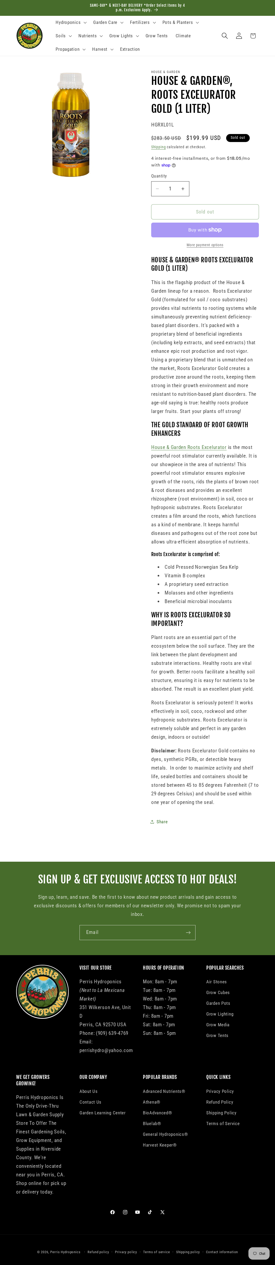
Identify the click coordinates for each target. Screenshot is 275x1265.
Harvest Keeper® (160, 1145)
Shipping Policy (221, 1112)
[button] (70, 22)
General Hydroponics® (165, 1134)
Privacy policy (126, 1252)
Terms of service (156, 1252)
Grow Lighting (219, 1014)
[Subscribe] (188, 932)
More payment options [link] (205, 245)
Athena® (151, 1102)
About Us (88, 1091)
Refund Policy (219, 1102)
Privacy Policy (220, 1091)
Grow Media (218, 1024)
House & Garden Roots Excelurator (189, 447)
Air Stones (216, 981)
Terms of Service (223, 1123)
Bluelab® (152, 1123)
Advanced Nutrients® (164, 1091)
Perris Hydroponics (65, 1252)
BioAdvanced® (157, 1112)
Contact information (222, 1252)
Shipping (158, 147)
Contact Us (90, 1102)
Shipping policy (188, 1252)
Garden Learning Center (102, 1112)
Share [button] (162, 821)
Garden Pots (218, 1003)
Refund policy (98, 1252)
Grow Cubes (218, 992)
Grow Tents (217, 1035)
